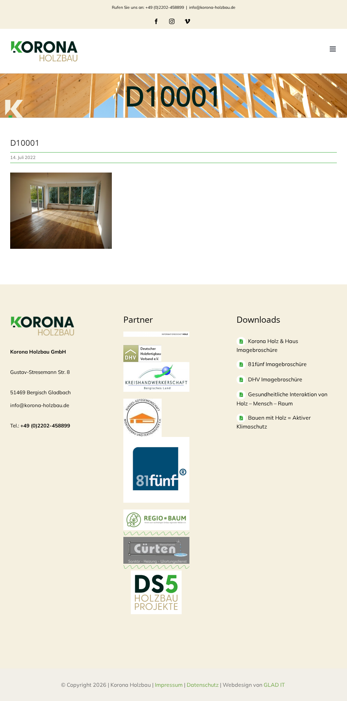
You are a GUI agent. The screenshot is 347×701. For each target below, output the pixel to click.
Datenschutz (203, 684)
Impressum (169, 684)
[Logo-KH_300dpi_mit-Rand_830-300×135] (156, 365)
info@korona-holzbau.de (212, 7)
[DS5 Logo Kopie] (156, 578)
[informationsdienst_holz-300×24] (156, 335)
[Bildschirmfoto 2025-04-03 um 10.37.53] (156, 540)
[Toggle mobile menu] (333, 49)
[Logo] (142, 402)
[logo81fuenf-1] (156, 440)
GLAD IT (275, 684)
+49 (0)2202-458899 (45, 425)
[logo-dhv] (142, 348)
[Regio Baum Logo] (156, 512)
